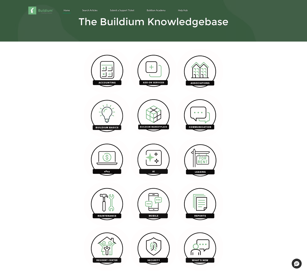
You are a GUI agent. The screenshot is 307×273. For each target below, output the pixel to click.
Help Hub (183, 10)
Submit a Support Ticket (122, 10)
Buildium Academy (156, 10)
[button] (297, 264)
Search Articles (90, 10)
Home (67, 10)
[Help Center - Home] (41, 10)
